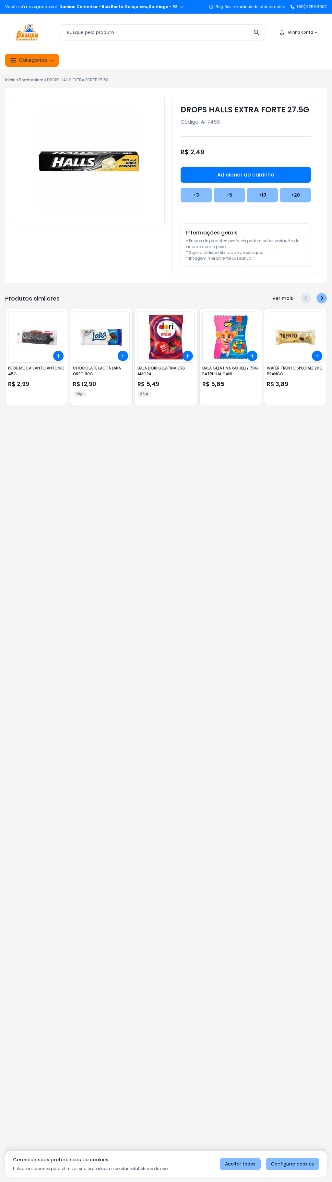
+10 (262, 195)
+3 (196, 195)
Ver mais (282, 298)
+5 (229, 195)
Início (10, 80)
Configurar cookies (292, 1164)
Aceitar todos (240, 1164)
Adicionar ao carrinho (245, 174)
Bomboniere (31, 80)
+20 (295, 195)
